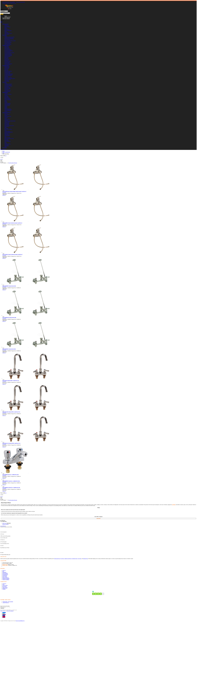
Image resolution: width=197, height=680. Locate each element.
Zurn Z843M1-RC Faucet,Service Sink (9, 317)
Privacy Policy (4, 576)
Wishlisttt (3, 589)
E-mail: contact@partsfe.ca (20, 2)
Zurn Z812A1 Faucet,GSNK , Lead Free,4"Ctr (10, 380)
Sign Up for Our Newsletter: (5, 606)
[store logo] (8, 9)
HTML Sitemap (5, 573)
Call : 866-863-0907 (5, 2)
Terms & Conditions (5, 579)
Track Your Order (13, 3)
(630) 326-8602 (12, 2)
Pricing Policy (4, 575)
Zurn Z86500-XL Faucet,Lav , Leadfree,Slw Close (11, 487)
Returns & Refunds (5, 577)
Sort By (1, 162)
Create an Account (8, 16)
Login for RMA (5, 585)
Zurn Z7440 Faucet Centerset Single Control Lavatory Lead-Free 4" (14, 191)
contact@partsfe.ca (6, 602)
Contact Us (8, 3)
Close (1, 21)
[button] (4, 195)
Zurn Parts (98, 518)
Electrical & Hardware (6, 112)
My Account (4, 147)
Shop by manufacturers (6, 152)
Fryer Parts (4, 35)
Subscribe (2, 608)
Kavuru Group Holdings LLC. (20, 620)
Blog (3, 571)
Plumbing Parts (5, 92)
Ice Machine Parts (5, 65)
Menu (1, 22)
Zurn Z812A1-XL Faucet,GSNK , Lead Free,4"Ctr (11, 443)
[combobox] (5, 13)
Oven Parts (4, 82)
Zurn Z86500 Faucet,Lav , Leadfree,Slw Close (10, 474)
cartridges (173, 504)
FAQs (3, 584)
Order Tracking (4, 587)
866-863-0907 (5, 601)
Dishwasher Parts (57, 558)
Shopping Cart (4, 588)
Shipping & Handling (5, 578)
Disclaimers (4, 572)
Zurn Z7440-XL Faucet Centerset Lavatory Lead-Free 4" (12, 254)
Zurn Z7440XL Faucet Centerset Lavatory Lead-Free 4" (12, 222)
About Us (4, 3)
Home (3, 151)
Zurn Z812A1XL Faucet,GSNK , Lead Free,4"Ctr (11, 411)
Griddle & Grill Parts (6, 45)
